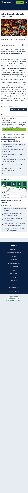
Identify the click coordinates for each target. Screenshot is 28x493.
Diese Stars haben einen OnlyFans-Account (12, 155)
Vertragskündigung (14, 287)
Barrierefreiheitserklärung (14, 252)
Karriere (14, 284)
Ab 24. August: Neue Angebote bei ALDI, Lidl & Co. (12, 150)
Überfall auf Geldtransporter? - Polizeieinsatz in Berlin (13, 214)
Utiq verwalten (14, 266)
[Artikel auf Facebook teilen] (23, 44)
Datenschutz (14, 259)
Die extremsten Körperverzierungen (13, 174)
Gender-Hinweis (14, 273)
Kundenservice (14, 249)
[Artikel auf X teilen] (26, 44)
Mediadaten (14, 280)
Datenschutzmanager (14, 263)
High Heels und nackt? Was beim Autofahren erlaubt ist (12, 169)
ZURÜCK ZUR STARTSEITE (18, 110)
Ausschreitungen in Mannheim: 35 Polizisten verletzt (14, 219)
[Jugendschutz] (14, 298)
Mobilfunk (20, 2)
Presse (14, 277)
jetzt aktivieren (8, 129)
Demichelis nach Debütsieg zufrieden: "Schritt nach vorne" (13, 160)
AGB (14, 270)
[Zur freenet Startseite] (6, 2)
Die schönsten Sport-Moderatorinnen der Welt (15, 209)
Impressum (14, 256)
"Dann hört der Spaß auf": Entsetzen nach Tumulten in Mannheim (15, 224)
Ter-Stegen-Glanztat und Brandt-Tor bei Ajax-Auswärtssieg (14, 230)
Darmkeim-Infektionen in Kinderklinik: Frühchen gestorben (13, 145)
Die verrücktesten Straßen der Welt (13, 165)
